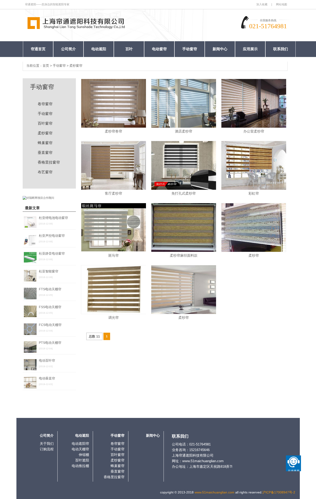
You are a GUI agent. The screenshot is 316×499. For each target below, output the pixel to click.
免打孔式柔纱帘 (183, 193)
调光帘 (113, 317)
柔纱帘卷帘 (113, 131)
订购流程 (47, 449)
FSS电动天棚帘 (50, 307)
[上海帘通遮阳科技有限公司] (79, 22)
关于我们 (47, 443)
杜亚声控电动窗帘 (52, 235)
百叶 (129, 49)
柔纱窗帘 (75, 65)
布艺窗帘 (45, 172)
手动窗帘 (189, 49)
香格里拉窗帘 (49, 162)
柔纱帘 (253, 255)
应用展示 (250, 49)
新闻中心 (220, 49)
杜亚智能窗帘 (48, 271)
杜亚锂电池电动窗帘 (53, 218)
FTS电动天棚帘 (50, 289)
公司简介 (68, 49)
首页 (46, 65)
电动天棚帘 (80, 449)
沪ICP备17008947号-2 (278, 492)
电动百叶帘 (47, 360)
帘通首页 (38, 49)
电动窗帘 (159, 49)
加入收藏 (261, 4)
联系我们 (280, 49)
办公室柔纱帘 (253, 131)
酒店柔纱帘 (183, 131)
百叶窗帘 (45, 123)
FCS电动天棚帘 (50, 325)
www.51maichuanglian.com (214, 492)
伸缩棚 (84, 455)
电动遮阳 (98, 49)
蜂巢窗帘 (45, 143)
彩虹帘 (253, 193)
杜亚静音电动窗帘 (52, 253)
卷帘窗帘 (45, 104)
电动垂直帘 (47, 378)
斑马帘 (113, 255)
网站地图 (281, 4)
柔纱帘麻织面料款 (184, 255)
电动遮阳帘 (80, 443)
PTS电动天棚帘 (50, 342)
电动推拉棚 (80, 466)
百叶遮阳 (82, 460)
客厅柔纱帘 (113, 193)
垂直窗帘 (45, 153)
